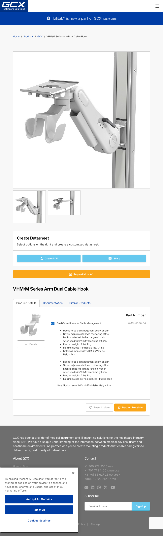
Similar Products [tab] (79, 303)
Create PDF (51, 258)
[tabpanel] (81, 205)
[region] (39, 500)
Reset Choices (102, 407)
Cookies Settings (39, 520)
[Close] (73, 473)
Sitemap (95, 524)
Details (33, 344)
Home (16, 36)
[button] (157, 6)
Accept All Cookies (39, 499)
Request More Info (84, 274)
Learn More (109, 18)
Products (28, 36)
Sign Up (141, 506)
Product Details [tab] (26, 303)
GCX (40, 36)
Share (117, 258)
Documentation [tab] (53, 303)
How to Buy (20, 466)
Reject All (39, 510)
